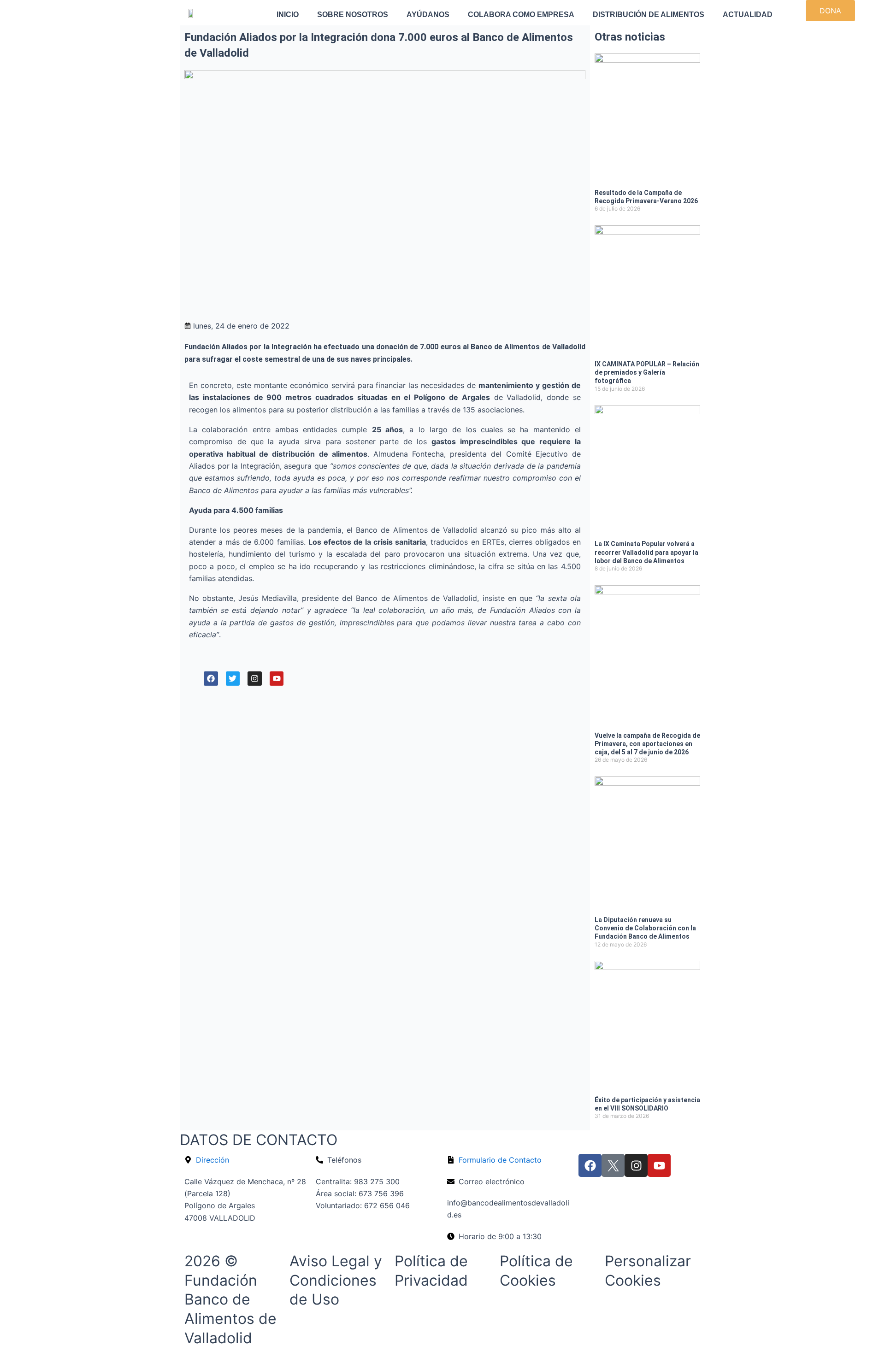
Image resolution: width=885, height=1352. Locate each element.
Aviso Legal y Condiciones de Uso (335, 1280)
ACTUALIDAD (748, 14)
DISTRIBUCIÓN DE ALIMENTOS (648, 14)
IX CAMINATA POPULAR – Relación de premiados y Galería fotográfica (647, 372)
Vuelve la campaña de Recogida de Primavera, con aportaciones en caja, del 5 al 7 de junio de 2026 (647, 744)
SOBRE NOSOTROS (352, 14)
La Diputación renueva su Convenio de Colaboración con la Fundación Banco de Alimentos (645, 928)
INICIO (288, 14)
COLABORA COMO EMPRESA (521, 14)
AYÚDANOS (428, 14)
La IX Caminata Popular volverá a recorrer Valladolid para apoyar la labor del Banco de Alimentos (646, 552)
